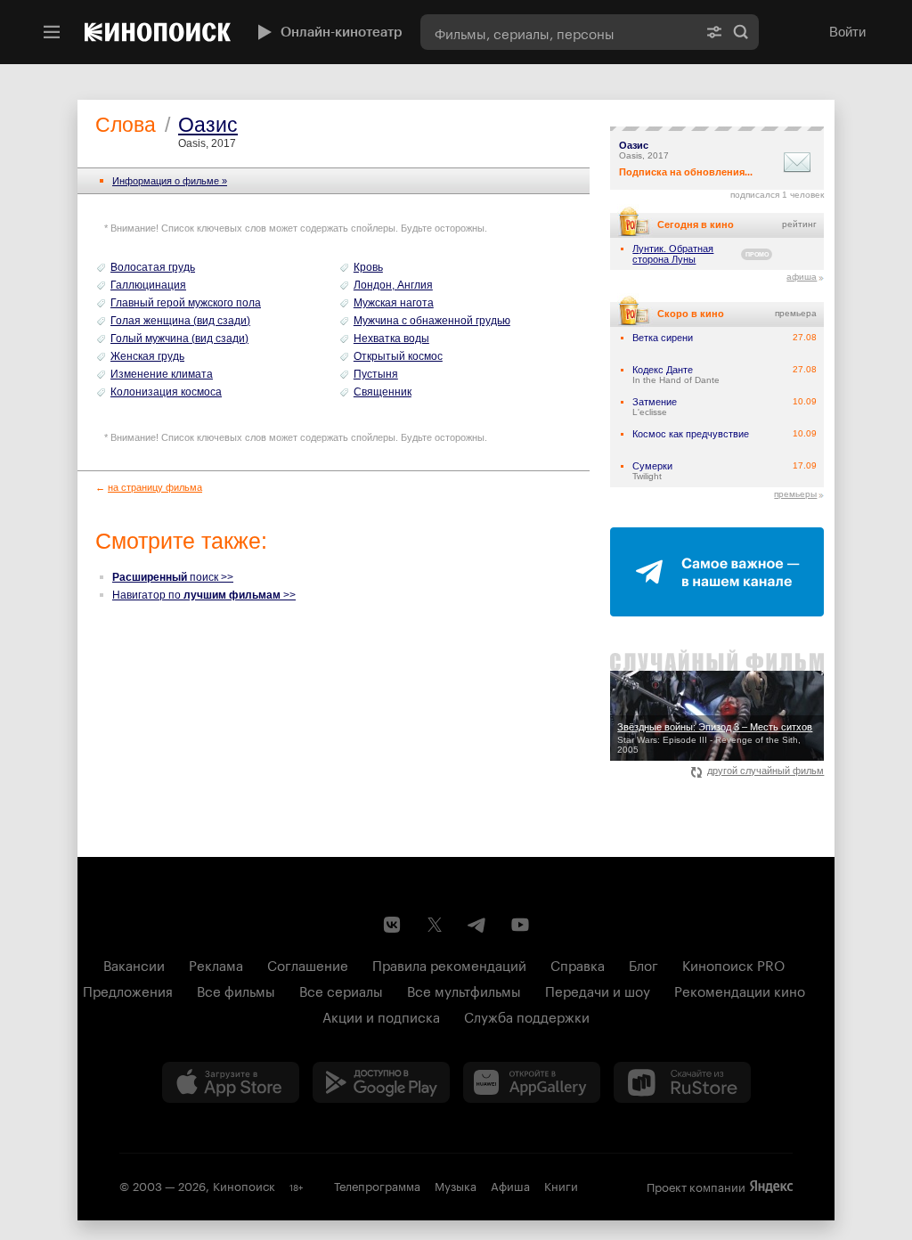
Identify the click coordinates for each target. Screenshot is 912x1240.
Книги (561, 1185)
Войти (847, 31)
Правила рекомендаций (449, 964)
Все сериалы (341, 989)
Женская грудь (147, 356)
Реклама (216, 964)
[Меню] (51, 32)
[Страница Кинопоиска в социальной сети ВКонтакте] (392, 924)
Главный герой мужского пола (185, 303)
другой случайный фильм (765, 770)
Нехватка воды (391, 338)
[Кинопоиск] (158, 32)
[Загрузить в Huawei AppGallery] (531, 1082)
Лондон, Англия (393, 285)
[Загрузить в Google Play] (381, 1082)
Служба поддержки (527, 1015)
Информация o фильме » (169, 180)
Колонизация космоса (166, 392)
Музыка (455, 1185)
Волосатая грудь (152, 267)
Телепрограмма (377, 1185)
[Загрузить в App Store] (230, 1082)
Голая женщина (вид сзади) (180, 320)
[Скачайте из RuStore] (682, 1082)
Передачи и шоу (597, 989)
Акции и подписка (381, 1015)
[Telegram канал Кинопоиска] (477, 924)
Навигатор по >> (204, 595)
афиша (801, 276)
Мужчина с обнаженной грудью (432, 320)
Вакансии (134, 964)
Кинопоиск (244, 1185)
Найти (741, 32)
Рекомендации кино (739, 989)
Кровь (368, 267)
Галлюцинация (148, 285)
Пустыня (376, 374)
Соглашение (307, 964)
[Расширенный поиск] (714, 32)
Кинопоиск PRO (733, 964)
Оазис (208, 124)
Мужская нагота (394, 303)
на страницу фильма (155, 487)
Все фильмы (236, 989)
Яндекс (771, 1187)
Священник (382, 392)
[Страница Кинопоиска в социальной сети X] (434, 924)
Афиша (510, 1185)
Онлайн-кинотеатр (342, 32)
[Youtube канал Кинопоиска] (520, 924)
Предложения (128, 989)
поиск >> (172, 577)
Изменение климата (161, 374)
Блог (643, 964)
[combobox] (558, 32)
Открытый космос (398, 356)
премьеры (795, 494)
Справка (577, 964)
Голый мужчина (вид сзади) (179, 338)
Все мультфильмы (464, 989)
